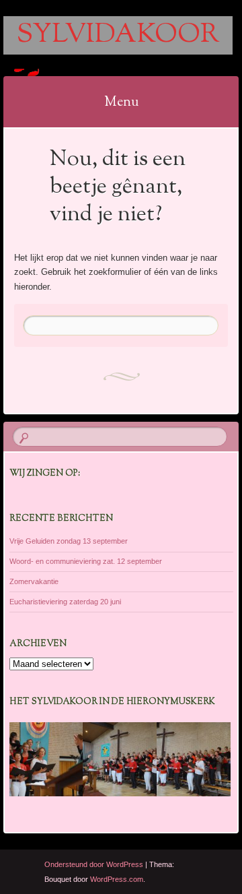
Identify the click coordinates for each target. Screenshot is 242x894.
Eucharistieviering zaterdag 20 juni (65, 602)
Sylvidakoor (118, 35)
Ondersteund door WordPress (93, 864)
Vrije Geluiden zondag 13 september (68, 541)
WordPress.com (116, 879)
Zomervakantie (33, 581)
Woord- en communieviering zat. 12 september (85, 561)
